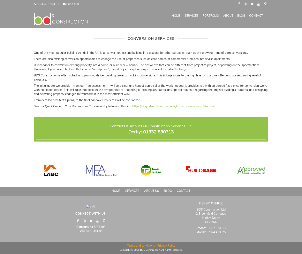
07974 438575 (216, 232)
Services (191, 16)
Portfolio (211, 16)
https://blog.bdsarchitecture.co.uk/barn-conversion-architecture (173, 106)
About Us (151, 191)
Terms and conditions (141, 245)
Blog (241, 16)
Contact (256, 16)
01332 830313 (47, 4)
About (228, 16)
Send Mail (72, 4)
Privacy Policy (166, 245)
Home (176, 16)
